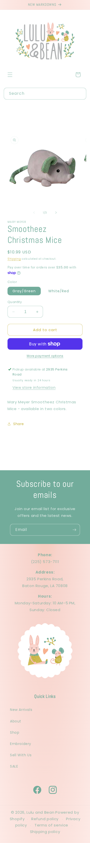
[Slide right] (56, 212)
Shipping (14, 259)
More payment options (45, 356)
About (15, 721)
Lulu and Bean (40, 812)
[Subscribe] (74, 530)
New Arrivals (21, 709)
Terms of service (51, 825)
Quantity (15, 302)
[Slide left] (34, 212)
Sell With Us (21, 755)
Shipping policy (45, 831)
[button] (10, 74)
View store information (34, 387)
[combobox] (45, 93)
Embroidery (20, 743)
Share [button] (18, 423)
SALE (14, 766)
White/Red (58, 291)
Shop (14, 732)
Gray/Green (24, 291)
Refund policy (44, 818)
